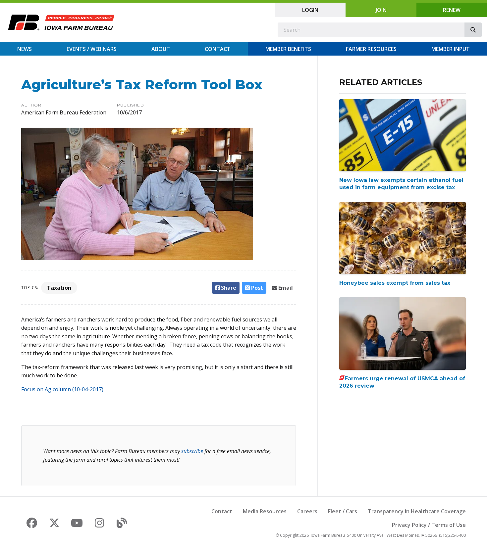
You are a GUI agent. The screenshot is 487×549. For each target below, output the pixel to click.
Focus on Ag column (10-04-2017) (62, 389)
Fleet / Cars (342, 511)
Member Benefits (288, 49)
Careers (307, 511)
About (160, 49)
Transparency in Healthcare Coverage (417, 511)
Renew (451, 10)
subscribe (192, 451)
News (24, 49)
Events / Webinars (92, 49)
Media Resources (265, 511)
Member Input (450, 49)
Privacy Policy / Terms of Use (429, 524)
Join (381, 10)
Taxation (59, 287)
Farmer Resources (371, 49)
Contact (218, 49)
